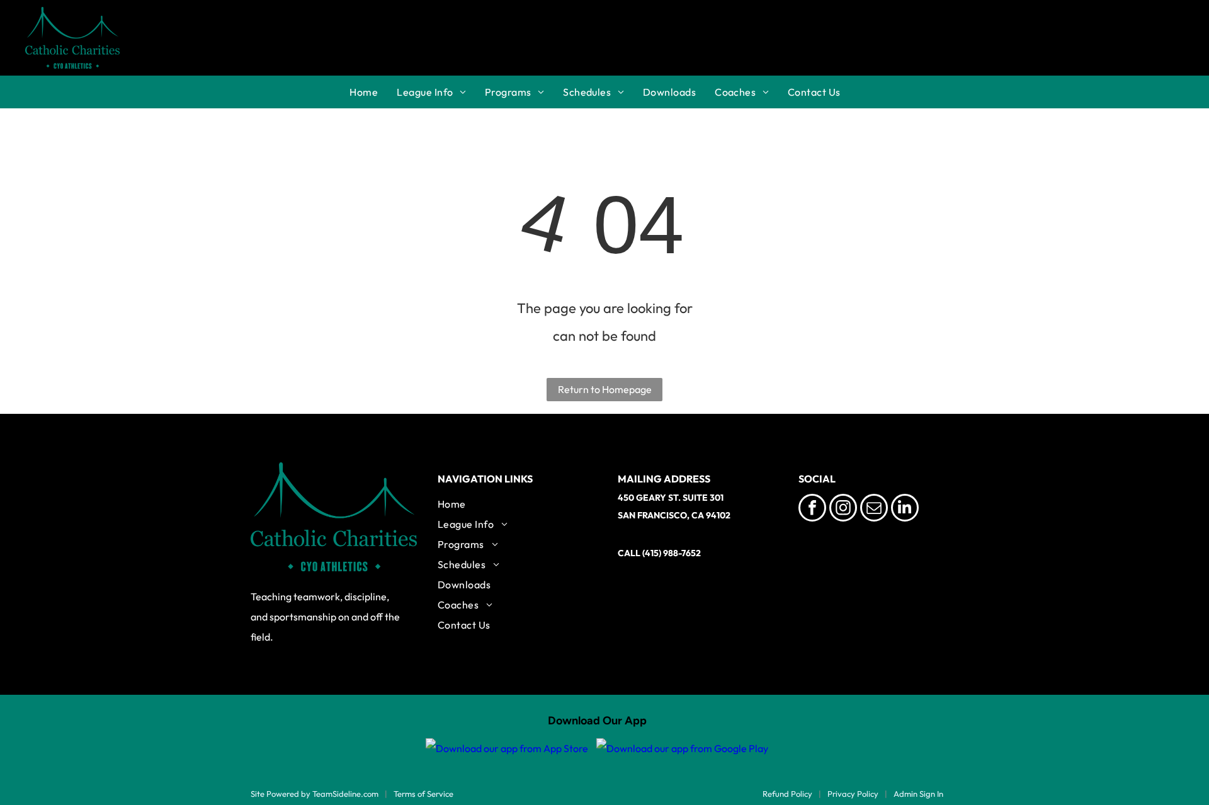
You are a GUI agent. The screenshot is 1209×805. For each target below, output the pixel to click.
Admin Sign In (918, 794)
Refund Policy (787, 794)
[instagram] (843, 509)
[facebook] (812, 509)
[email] (874, 509)
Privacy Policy (852, 794)
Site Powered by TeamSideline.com (314, 794)
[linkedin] (905, 509)
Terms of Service (423, 794)
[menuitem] (373, 92)
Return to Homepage (605, 389)
